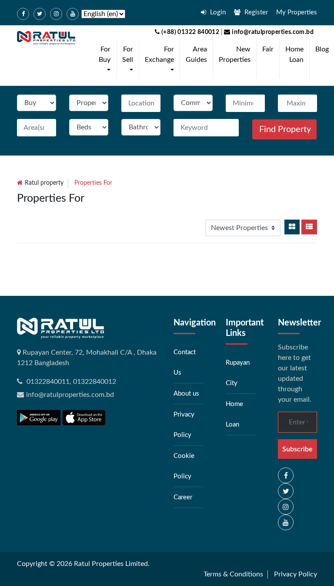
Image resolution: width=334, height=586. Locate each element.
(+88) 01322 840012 (189, 32)
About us (186, 393)
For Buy (106, 59)
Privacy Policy (295, 574)
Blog (322, 49)
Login (217, 12)
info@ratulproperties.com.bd (272, 32)
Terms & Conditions (233, 574)
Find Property (285, 129)
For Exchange (161, 59)
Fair (268, 49)
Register (255, 12)
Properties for (93, 183)
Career (183, 497)
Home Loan (294, 54)
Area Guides (196, 54)
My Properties (296, 12)
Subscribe (297, 449)
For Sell (129, 59)
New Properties (234, 54)
